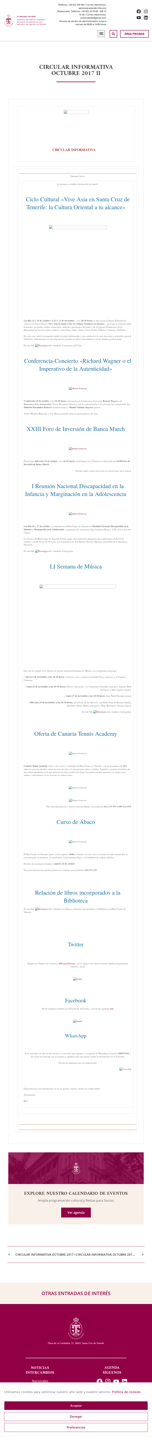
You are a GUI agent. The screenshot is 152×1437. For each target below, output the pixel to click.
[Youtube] (139, 18)
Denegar (76, 1416)
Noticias (40, 1368)
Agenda (112, 1368)
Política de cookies (126, 1392)
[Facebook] (139, 12)
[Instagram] (146, 12)
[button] (101, 33)
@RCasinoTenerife (66, 963)
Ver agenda (76, 1212)
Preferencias (76, 1427)
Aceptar (76, 1406)
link (112, 1008)
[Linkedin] (146, 18)
